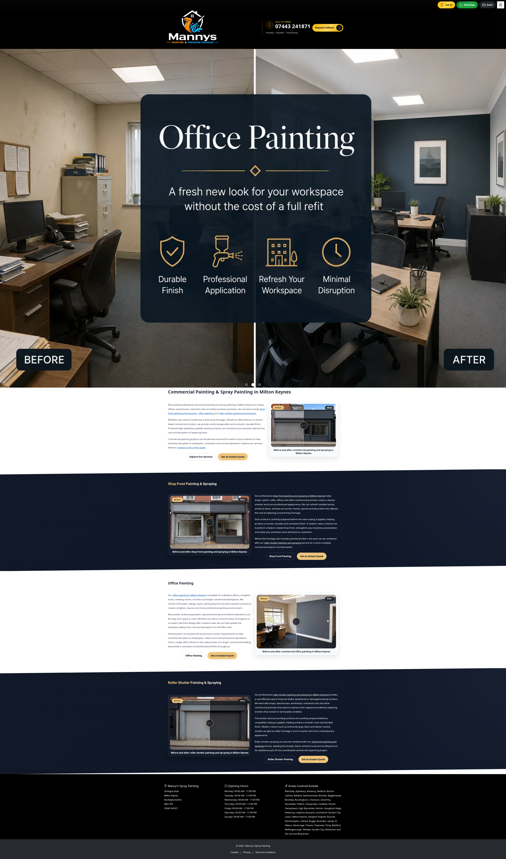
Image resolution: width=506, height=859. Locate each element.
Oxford (304, 821)
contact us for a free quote (191, 447)
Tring (328, 825)
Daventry (325, 799)
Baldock (298, 795)
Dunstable (290, 803)
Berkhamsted (310, 795)
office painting (206, 413)
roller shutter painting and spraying (237, 413)
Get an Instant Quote (232, 456)
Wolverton (330, 829)
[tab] (246, 384)
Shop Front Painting (280, 556)
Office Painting (193, 655)
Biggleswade (334, 795)
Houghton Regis (332, 808)
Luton (288, 816)
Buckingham (301, 799)
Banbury (311, 791)
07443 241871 (292, 26)
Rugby (312, 821)
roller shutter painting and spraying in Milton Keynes (301, 694)
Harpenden (312, 803)
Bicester (323, 795)
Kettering (290, 812)
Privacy (247, 852)
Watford (336, 825)
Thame (309, 825)
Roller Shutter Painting (280, 759)
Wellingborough (293, 829)
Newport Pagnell (317, 816)
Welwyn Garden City (313, 829)
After (329, 407)
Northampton (292, 821)
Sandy (330, 821)
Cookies (234, 852)
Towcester (319, 825)
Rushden (321, 821)
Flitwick (300, 803)
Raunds (331, 816)
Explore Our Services (200, 456)
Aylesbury (301, 791)
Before (278, 407)
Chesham (314, 799)
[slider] (303, 425)
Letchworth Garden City (328, 812)
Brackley (289, 799)
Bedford (321, 791)
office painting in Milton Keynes (189, 595)
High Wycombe (306, 808)
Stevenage (298, 825)
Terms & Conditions (265, 852)
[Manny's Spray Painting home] (205, 28)
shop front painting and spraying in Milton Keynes (299, 495)
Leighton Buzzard (305, 812)
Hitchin (319, 808)
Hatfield (323, 803)
